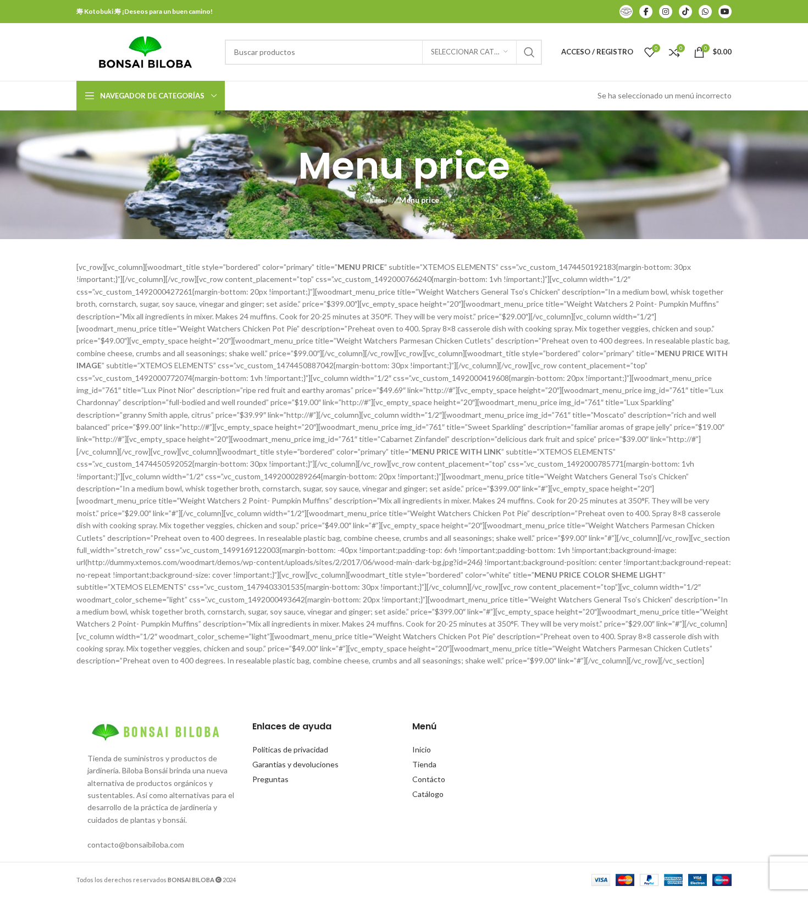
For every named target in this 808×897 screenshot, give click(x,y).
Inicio (378, 199)
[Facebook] (645, 11)
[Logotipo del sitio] (145, 51)
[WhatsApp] (705, 11)
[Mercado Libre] (626, 11)
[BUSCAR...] (529, 52)
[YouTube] (725, 11)
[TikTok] (685, 11)
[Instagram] (665, 11)
